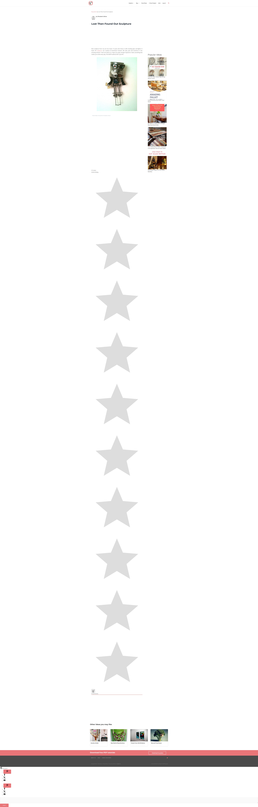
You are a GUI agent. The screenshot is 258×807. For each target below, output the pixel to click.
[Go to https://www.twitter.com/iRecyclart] (167, 758)
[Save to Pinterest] (7, 772)
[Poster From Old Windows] (139, 737)
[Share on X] (4, 778)
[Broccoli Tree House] (159, 737)
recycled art (101, 115)
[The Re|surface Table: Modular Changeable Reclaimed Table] (157, 136)
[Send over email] (4, 781)
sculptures (99, 50)
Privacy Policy (105, 763)
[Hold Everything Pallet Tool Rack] (157, 90)
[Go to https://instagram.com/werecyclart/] (164, 758)
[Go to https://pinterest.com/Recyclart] (159, 758)
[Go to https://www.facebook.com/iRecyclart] (162, 758)
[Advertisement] (116, 37)
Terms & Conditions (112, 763)
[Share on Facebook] (4, 775)
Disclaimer (100, 763)
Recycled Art (94, 11)
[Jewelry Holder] (99, 737)
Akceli (160, 763)
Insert (4, 805)
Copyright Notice (94, 763)
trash (109, 115)
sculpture (106, 115)
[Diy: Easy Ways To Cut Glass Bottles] (157, 160)
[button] (133, 3)
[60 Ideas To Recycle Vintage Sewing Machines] (157, 113)
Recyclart (166, 763)
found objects (95, 115)
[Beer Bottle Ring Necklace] (119, 737)
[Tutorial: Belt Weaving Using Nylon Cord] (157, 66)
